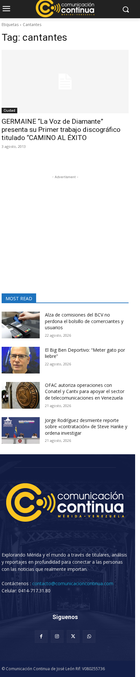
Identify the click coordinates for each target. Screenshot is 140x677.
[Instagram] (57, 636)
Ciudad (9, 110)
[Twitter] (73, 636)
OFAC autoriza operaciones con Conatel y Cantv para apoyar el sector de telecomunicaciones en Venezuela (84, 391)
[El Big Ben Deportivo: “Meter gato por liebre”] (21, 360)
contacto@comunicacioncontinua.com (72, 583)
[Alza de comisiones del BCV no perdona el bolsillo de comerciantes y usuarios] (21, 325)
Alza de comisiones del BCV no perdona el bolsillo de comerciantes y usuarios (84, 321)
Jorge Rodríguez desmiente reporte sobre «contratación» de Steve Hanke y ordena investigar (86, 426)
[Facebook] (41, 636)
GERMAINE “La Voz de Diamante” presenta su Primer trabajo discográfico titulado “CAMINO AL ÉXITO (61, 130)
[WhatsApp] (89, 636)
